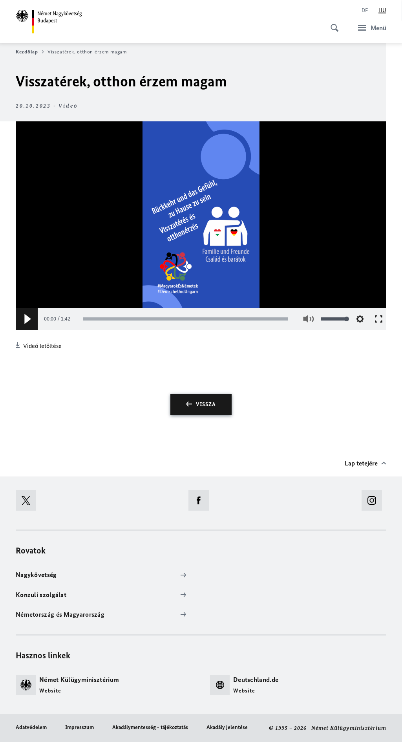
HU (382, 10)
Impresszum (79, 727)
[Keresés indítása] (332, 23)
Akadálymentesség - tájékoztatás (150, 727)
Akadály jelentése (227, 727)
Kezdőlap (27, 52)
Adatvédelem (31, 727)
